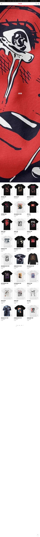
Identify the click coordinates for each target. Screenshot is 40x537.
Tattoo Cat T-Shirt (3, 300)
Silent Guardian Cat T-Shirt (17, 283)
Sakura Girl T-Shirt (29, 231)
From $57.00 (3, 215)
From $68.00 (29, 267)
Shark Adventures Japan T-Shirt (5, 266)
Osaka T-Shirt (29, 214)
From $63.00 (3, 232)
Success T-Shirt (16, 231)
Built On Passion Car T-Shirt (4, 283)
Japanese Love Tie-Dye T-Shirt (18, 266)
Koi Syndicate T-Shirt (4, 214)
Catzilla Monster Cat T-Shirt (18, 214)
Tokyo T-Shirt (29, 300)
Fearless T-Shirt (16, 300)
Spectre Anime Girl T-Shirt (17, 248)
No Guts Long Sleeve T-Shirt (30, 266)
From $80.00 (16, 267)
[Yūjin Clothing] (20, 3)
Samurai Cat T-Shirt (29, 283)
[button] (36, 3)
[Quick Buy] (11, 194)
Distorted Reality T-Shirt (30, 248)
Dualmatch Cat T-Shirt (4, 248)
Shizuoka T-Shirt (3, 231)
